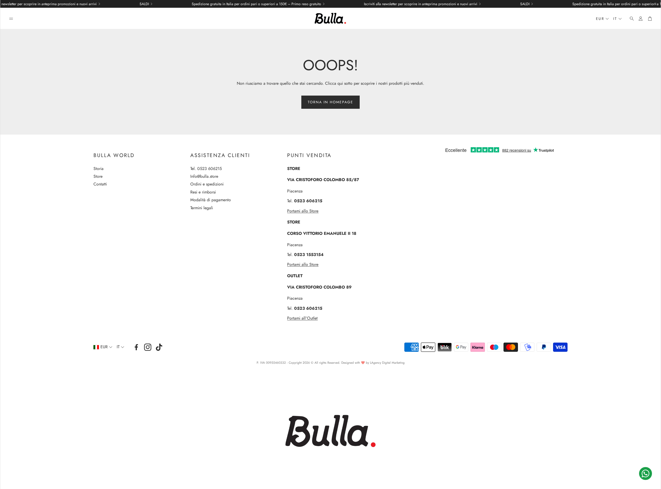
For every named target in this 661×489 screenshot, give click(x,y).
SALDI (118, 4)
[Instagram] (147, 347)
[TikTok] (159, 347)
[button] (11, 18)
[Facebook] (136, 347)
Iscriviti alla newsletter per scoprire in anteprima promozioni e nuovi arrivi (394, 4)
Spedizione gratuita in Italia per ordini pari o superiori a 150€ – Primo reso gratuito (230, 4)
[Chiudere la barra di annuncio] (655, 4)
